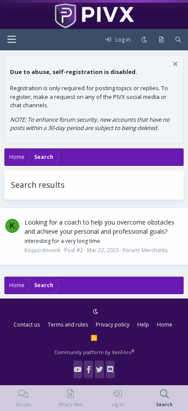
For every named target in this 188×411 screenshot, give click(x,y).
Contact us (27, 324)
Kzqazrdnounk (42, 250)
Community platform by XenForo (94, 352)
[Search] (178, 40)
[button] (11, 39)
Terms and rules (68, 324)
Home (164, 324)
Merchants (154, 250)
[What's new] (161, 40)
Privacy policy (112, 324)
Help (143, 324)
